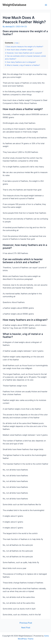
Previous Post (26, 623)
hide (16, 43)
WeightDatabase (14, 5)
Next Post (25, 628)
